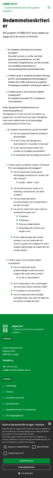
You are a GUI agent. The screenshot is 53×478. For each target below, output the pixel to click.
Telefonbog (11, 386)
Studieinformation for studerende (21, 409)
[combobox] (49, 423)
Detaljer (32, 442)
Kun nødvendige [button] (26, 467)
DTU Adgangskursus (15, 415)
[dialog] (26, 449)
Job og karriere (12, 403)
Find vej (9, 392)
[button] (49, 7)
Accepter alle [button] (26, 461)
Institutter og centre (15, 397)
